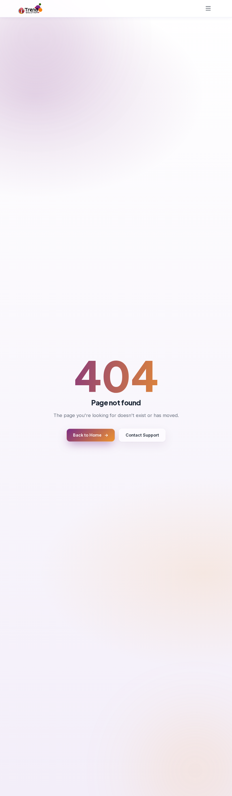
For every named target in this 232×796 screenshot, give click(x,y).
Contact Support (142, 435)
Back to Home (90, 435)
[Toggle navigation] (208, 8)
